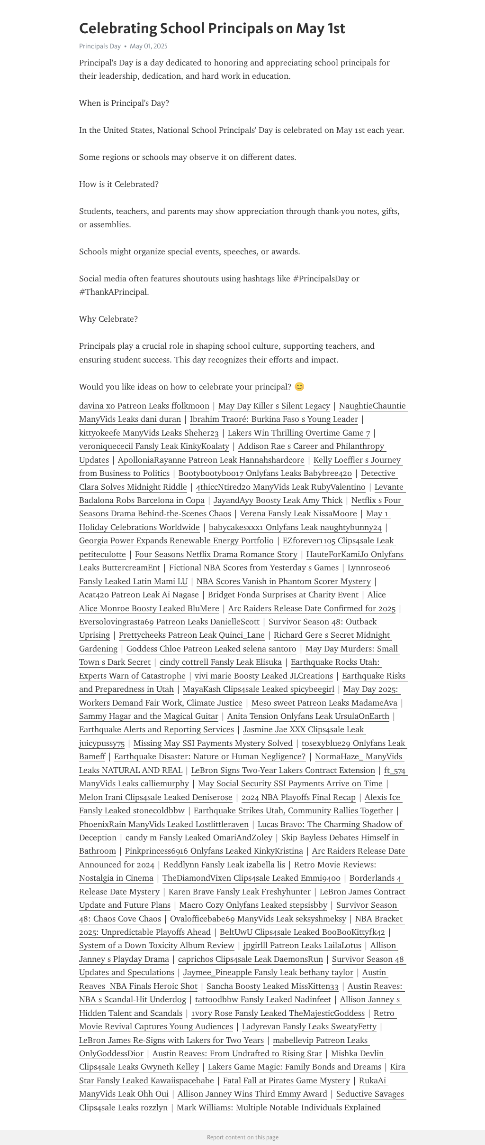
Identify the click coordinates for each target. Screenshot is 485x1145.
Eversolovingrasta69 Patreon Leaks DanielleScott (169, 621)
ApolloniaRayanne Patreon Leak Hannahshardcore (211, 460)
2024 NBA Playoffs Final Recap (299, 797)
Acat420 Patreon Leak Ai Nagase (139, 594)
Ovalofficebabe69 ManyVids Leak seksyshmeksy (258, 918)
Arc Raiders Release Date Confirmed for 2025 (311, 608)
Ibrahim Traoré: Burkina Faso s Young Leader (274, 419)
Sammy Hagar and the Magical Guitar (148, 716)
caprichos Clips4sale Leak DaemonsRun (250, 959)
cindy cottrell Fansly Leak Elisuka (221, 662)
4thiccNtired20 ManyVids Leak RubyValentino (281, 487)
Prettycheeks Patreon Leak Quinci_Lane (192, 635)
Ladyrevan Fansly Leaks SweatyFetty (309, 1026)
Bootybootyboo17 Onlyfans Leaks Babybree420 (265, 473)
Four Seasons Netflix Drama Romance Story (216, 554)
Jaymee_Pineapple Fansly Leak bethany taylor (268, 972)
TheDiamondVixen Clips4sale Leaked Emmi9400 (251, 878)
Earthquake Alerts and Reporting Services (156, 729)
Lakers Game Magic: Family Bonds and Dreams (294, 1066)
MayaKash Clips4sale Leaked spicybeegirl (258, 689)
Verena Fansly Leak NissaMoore (298, 513)
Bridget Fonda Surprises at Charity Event (283, 594)
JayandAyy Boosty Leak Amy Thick (278, 500)
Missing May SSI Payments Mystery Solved (213, 743)
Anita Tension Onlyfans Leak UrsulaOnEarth (308, 716)
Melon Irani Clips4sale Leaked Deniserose (156, 797)
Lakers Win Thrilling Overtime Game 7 (299, 433)
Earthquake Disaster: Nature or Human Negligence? (210, 756)
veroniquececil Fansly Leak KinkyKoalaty (154, 446)
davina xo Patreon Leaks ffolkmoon (144, 405)
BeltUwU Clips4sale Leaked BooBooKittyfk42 (302, 932)
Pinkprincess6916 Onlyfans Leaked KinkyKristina (214, 851)
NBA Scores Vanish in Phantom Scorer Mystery (284, 581)
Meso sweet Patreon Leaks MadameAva (324, 703)
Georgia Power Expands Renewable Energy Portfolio (176, 540)
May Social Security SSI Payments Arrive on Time (290, 783)
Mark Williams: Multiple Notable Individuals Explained (279, 1107)
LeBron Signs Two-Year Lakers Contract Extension (283, 770)
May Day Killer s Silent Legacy (274, 405)
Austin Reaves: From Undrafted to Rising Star (237, 1053)
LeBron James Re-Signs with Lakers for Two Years (171, 1040)
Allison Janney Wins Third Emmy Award (252, 1094)
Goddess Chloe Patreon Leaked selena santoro (211, 648)
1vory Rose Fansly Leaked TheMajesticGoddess (278, 1013)
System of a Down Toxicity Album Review (156, 945)
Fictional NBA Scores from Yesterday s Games (254, 567)
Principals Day (100, 46)
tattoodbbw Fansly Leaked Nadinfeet (263, 999)
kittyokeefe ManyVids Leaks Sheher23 (149, 433)
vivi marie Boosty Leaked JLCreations (264, 675)
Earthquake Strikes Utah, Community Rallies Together (293, 810)
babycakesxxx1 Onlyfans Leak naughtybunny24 (295, 527)
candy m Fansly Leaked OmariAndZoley (199, 837)
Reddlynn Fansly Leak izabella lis (224, 864)
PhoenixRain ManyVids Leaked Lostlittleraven (164, 824)
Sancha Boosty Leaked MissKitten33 (273, 986)
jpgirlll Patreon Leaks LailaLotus (302, 945)
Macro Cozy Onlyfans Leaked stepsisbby (253, 905)
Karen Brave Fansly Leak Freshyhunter (240, 891)
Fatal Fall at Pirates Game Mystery (286, 1080)
